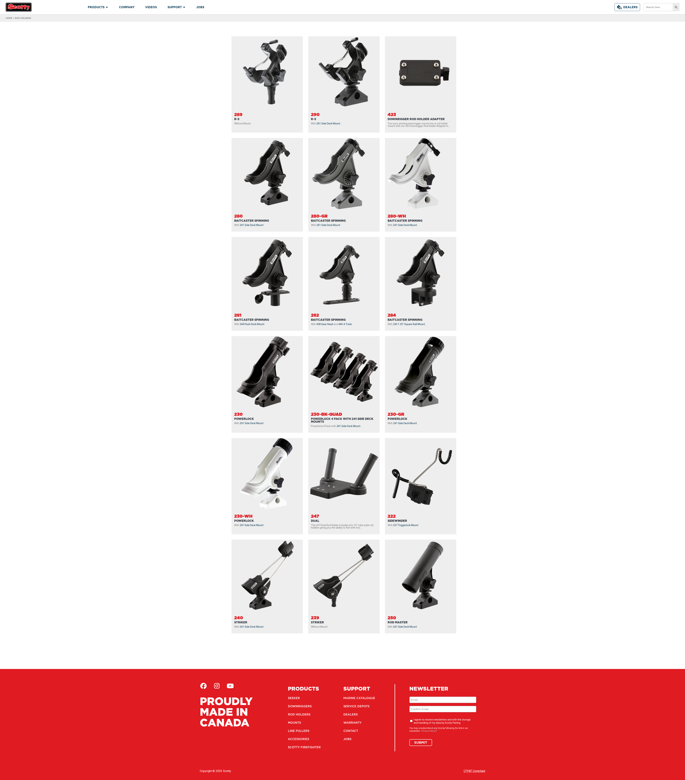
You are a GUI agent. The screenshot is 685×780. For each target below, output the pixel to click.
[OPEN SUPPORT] (184, 7)
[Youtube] (230, 686)
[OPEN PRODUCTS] (106, 7)
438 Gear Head (324, 324)
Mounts (294, 723)
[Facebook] (203, 686)
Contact (350, 731)
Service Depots (356, 706)
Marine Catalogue (359, 698)
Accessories (298, 739)
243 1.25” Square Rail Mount (409, 324)
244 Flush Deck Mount (252, 324)
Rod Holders (299, 714)
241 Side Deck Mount (328, 123)
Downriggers (300, 706)
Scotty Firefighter (304, 747)
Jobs (347, 739)
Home (9, 18)
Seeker (294, 698)
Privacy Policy (428, 731)
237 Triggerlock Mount (405, 525)
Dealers (630, 7)
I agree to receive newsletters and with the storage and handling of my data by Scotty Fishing (442, 721)
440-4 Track (345, 324)
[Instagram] (216, 686)
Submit (420, 742)
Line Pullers (298, 731)
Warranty (352, 723)
